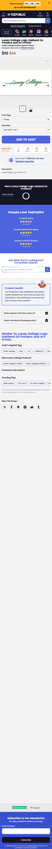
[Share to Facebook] (11, 407)
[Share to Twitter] (5, 407)
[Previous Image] (4, 85)
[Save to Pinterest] (25, 407)
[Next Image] (47, 85)
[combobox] (23, 20)
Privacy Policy (32, 845)
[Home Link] (16, 14)
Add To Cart (26, 139)
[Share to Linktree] (18, 407)
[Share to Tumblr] (38, 407)
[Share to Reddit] (32, 407)
